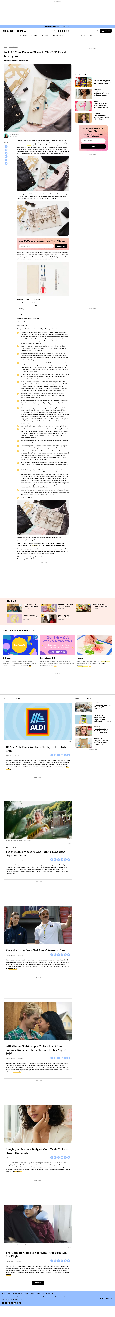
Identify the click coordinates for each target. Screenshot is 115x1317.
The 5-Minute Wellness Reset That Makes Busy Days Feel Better (35, 853)
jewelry (29, 145)
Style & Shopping (13, 47)
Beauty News (97, 89)
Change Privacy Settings (58, 1296)
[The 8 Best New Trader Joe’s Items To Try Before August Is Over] (49, 608)
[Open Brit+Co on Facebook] (3, 1303)
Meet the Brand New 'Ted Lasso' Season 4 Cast (35, 950)
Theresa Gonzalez (12, 860)
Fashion (96, 101)
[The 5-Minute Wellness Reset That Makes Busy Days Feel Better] (38, 820)
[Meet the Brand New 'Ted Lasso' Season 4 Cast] (38, 925)
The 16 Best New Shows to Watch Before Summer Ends (65, 616)
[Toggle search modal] (97, 31)
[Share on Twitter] (6, 153)
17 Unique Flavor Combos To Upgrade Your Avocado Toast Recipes (100, 605)
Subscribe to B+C (47, 658)
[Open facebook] (4, 31)
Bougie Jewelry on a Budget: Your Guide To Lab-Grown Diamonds (101, 93)
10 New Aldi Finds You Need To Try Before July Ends (36, 748)
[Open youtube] (14, 31)
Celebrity (45, 35)
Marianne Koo (15, 134)
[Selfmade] (20, 645)
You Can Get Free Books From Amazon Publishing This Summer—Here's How (102, 82)
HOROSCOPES (72, 35)
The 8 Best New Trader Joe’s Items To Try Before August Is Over (65, 605)
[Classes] (94, 645)
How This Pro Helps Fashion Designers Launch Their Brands (101, 105)
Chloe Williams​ (11, 955)
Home (5, 47)
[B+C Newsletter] (57, 645)
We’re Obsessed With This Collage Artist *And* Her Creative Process (101, 731)
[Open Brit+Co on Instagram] (9, 1303)
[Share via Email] (6, 156)
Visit (29, 666)
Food (83, 35)
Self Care (34, 35)
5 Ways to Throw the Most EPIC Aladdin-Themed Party (101, 742)
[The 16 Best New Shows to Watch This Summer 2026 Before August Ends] (49, 618)
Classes (80, 658)
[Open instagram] (11, 31)
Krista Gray (10, 1261)
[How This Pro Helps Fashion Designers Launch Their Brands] (83, 106)
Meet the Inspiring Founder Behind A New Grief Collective (101, 117)
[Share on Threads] (6, 160)
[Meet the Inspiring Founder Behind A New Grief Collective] (83, 117)
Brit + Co (9, 1158)
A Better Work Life (99, 715)
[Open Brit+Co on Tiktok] (18, 1303)
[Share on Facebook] (6, 146)
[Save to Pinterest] (6, 150)
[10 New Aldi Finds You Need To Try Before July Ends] (38, 722)
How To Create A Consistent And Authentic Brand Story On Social (102, 719)
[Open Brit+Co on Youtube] (12, 1303)
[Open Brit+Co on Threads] (15, 1303)
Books (95, 78)
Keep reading (10, 873)
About (3, 1293)
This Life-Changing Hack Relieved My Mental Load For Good (102, 707)
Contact (38, 1293)
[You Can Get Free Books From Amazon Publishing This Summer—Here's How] (83, 82)
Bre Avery (10, 755)
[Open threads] (18, 31)
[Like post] (6, 163)
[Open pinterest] (8, 31)
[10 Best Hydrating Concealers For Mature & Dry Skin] (14, 618)
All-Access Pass (105, 661)
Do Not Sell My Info (47, 1293)
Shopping (23, 35)
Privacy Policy (40, 1296)
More (91, 35)
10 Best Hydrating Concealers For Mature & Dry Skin (31, 616)
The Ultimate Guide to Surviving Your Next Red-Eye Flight (37, 1254)
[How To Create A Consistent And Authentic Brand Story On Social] (83, 719)
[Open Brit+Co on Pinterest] (6, 1303)
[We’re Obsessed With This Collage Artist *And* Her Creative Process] (83, 731)
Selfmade (7, 658)
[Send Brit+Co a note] (25, 31)
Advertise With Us (17, 1293)
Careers (32, 1293)
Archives (48, 1296)
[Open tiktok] (21, 31)
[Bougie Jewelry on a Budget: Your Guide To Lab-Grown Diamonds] (83, 94)
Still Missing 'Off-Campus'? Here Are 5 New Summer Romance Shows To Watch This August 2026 (30, 605)
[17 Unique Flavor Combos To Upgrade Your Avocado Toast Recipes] (83, 608)
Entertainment (58, 35)
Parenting (97, 703)
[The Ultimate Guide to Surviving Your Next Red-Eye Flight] (38, 1223)
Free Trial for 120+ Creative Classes (55, 26)
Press (8, 1293)
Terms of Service (30, 1296)
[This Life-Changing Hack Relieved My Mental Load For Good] (83, 707)
